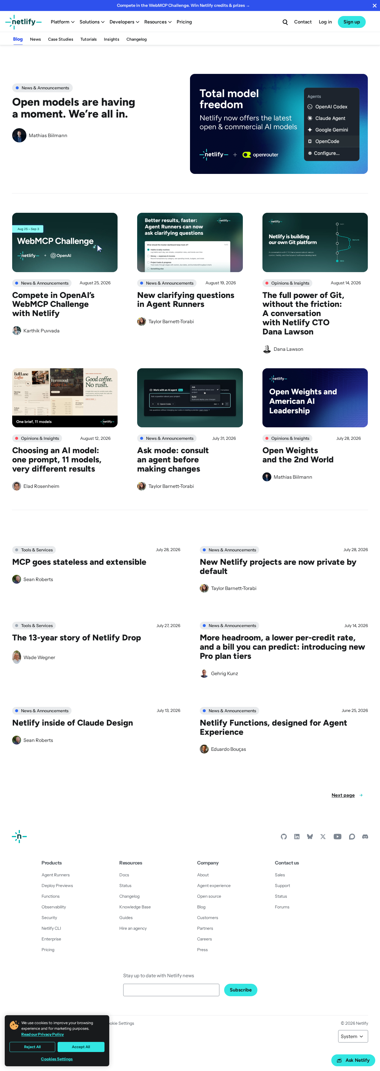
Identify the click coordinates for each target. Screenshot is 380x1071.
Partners (205, 928)
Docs (124, 875)
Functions (51, 896)
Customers (207, 917)
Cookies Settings (57, 1059)
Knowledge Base (135, 907)
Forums (282, 907)
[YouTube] (337, 838)
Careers (204, 939)
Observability (54, 907)
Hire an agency (133, 928)
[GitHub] (284, 838)
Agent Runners (56, 875)
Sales (280, 875)
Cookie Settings (119, 1023)
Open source (209, 896)
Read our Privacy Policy (42, 1034)
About (203, 875)
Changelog (136, 39)
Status (125, 885)
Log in (325, 22)
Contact (303, 22)
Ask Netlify (358, 1060)
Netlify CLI (51, 928)
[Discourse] (352, 838)
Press (202, 949)
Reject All (32, 1047)
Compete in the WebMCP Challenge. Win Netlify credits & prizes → (183, 5)
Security (49, 917)
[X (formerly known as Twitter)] (323, 838)
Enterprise (51, 939)
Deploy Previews (57, 885)
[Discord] (365, 838)
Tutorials (88, 39)
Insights (111, 39)
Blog (18, 39)
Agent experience (214, 885)
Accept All (81, 1047)
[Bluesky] (310, 838)
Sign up (351, 22)
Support (282, 885)
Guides (126, 917)
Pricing (184, 22)
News (35, 39)
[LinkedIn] (297, 838)
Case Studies (60, 39)
